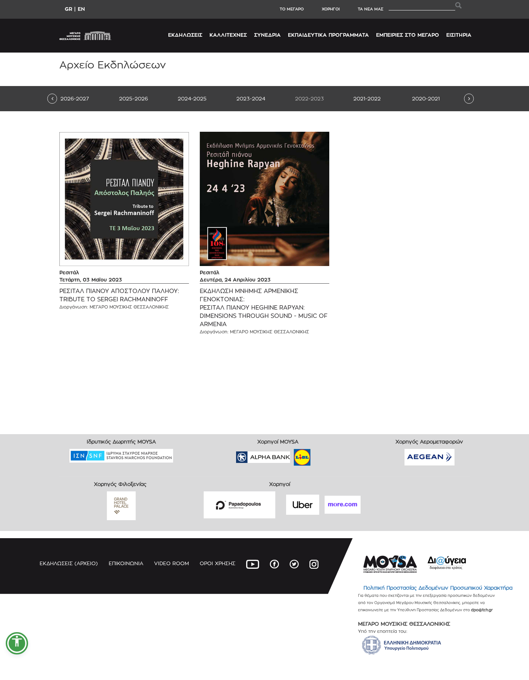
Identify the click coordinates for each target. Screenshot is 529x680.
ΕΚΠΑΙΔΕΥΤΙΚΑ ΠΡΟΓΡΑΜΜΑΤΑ (328, 34)
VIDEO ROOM (171, 563)
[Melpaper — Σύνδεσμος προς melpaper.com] (323, 455)
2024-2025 (192, 98)
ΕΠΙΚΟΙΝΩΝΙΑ (126, 563)
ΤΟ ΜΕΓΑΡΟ (292, 9)
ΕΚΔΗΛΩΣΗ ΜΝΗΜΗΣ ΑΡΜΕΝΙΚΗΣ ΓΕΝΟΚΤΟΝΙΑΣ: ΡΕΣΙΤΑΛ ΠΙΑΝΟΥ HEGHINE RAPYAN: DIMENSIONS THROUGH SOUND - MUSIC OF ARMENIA (263, 307)
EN (81, 9)
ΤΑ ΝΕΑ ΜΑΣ (370, 9)
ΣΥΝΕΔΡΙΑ (267, 34)
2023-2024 (250, 98)
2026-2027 (74, 98)
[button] (17, 643)
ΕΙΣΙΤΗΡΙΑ (458, 34)
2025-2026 (133, 98)
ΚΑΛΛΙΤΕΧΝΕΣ (228, 34)
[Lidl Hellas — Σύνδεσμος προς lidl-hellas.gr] (292, 455)
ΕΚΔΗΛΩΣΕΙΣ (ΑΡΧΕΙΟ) (69, 563)
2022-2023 (309, 98)
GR (68, 9)
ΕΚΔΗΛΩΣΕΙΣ (185, 34)
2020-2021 (426, 98)
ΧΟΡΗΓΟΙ (331, 9)
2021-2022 (367, 98)
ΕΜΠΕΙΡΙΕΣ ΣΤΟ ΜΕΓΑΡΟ (407, 34)
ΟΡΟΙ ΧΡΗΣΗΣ (217, 563)
